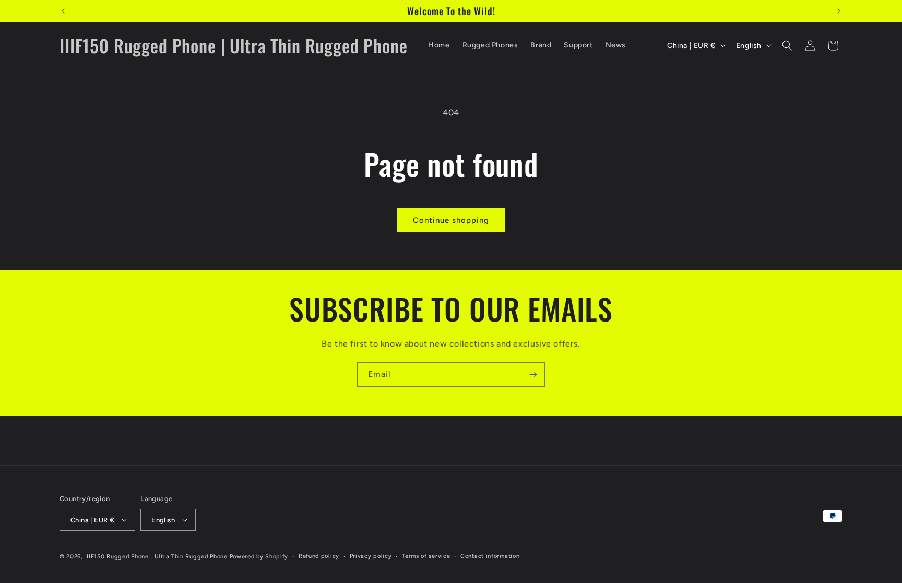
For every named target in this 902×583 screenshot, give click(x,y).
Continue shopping (451, 220)
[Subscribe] (532, 374)
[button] (787, 45)
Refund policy (319, 556)
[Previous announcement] (63, 11)
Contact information (489, 556)
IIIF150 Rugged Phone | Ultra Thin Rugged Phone (156, 556)
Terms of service (426, 556)
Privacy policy (371, 556)
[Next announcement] (838, 11)
